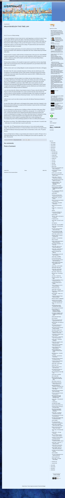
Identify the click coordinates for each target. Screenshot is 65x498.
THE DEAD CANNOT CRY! (57, 330)
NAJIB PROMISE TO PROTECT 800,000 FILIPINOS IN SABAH (56, 310)
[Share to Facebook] (28, 139)
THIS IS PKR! (54, 193)
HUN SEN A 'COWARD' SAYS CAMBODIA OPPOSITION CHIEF (57, 314)
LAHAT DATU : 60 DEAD (56, 374)
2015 (52, 147)
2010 (52, 468)
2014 (52, 149)
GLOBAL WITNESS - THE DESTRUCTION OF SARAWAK (56, 183)
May (53, 163)
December (54, 152)
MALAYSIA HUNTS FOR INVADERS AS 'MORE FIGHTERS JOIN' (56, 396)
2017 (52, 144)
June (53, 161)
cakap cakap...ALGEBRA (56, 256)
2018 (52, 142)
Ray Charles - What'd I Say (56, 271)
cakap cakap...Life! (55, 365)
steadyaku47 (13, 6)
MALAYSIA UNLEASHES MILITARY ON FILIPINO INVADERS (56, 410)
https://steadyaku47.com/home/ (56, 30)
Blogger (44, 486)
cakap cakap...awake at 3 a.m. (57, 233)
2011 (52, 466)
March (53, 166)
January (53, 463)
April (53, 164)
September (54, 156)
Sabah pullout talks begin (56, 316)
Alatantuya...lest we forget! (56, 185)
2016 (52, 145)
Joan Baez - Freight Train (56, 275)
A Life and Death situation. (56, 258)
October (53, 155)
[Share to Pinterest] (29, 139)
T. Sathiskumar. (54, 401)
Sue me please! (54, 318)
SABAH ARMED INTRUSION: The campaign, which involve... (57, 263)
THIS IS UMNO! (55, 452)
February (53, 461)
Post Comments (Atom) (13, 172)
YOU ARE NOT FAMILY (56, 403)
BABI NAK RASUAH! (55, 62)
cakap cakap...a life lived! (56, 289)
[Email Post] (23, 139)
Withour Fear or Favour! (55, 69)
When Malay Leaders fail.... (57, 381)
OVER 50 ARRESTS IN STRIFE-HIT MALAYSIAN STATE (57, 350)
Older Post (44, 170)
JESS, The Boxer (55, 239)
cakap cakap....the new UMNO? (57, 224)
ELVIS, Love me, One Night (57, 172)
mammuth (36, 486)
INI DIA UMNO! (54, 214)
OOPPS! (53, 210)
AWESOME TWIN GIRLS (56, 267)
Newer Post (6, 170)
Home (26, 170)
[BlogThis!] (26, 139)
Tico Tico (56, 90)
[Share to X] (27, 139)
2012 (52, 465)
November (54, 153)
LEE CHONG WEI (55, 376)
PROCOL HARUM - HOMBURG (57, 298)
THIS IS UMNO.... (55, 420)
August (53, 158)
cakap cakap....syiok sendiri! (57, 363)
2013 (52, 150)
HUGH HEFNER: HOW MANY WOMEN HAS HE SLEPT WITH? (57, 188)
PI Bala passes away (55, 287)
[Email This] (25, 139)
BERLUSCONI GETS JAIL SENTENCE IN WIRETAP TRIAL (57, 378)
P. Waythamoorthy (55, 218)
